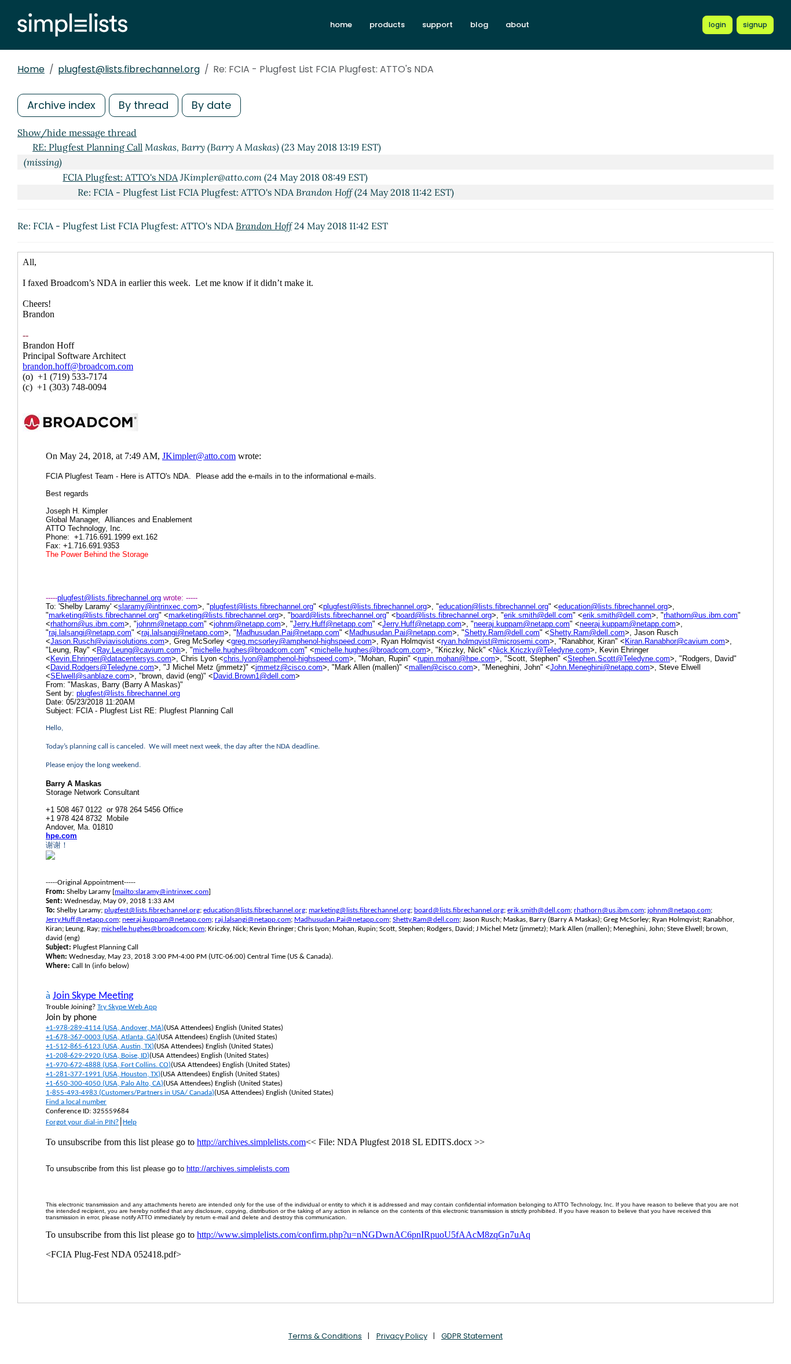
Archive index (61, 105)
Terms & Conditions (325, 1335)
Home (31, 69)
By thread (144, 105)
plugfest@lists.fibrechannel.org (129, 69)
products (387, 24)
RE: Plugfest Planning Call (87, 147)
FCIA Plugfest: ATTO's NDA (120, 177)
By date (211, 105)
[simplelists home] (72, 25)
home (341, 24)
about (517, 24)
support (437, 24)
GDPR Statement (472, 1335)
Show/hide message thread (77, 132)
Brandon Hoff (264, 226)
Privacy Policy (401, 1335)
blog (479, 24)
